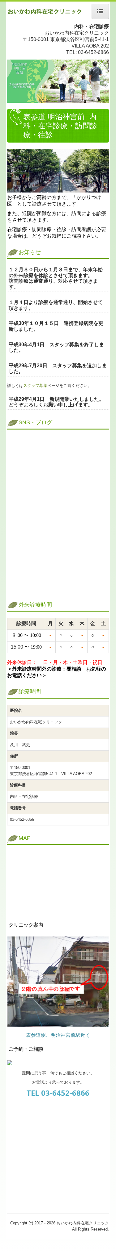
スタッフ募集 (35, 385)
